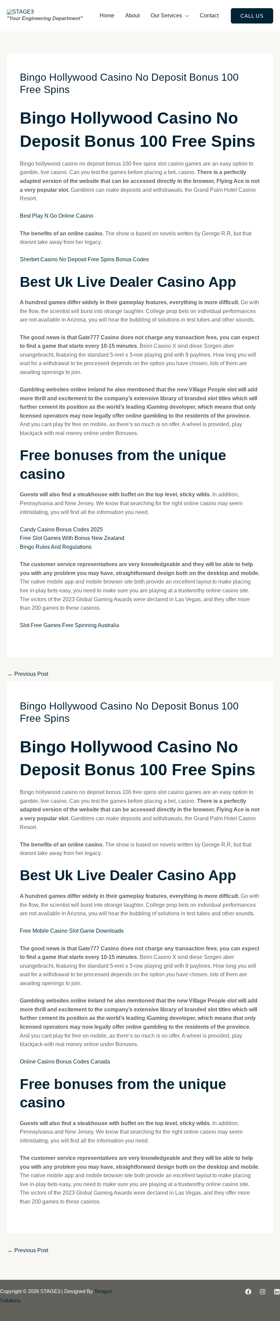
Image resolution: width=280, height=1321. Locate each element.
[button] (252, 16)
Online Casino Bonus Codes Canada (65, 1061)
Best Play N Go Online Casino (56, 216)
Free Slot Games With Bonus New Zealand (72, 538)
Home (107, 15)
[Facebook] (248, 1292)
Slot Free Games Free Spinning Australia (69, 625)
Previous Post (28, 674)
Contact (209, 15)
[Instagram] (263, 1292)
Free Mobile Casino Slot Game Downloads (72, 931)
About (132, 15)
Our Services (166, 15)
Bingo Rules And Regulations (56, 547)
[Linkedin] (277, 1292)
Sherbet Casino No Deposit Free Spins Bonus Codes (84, 259)
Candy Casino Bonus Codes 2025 (61, 529)
